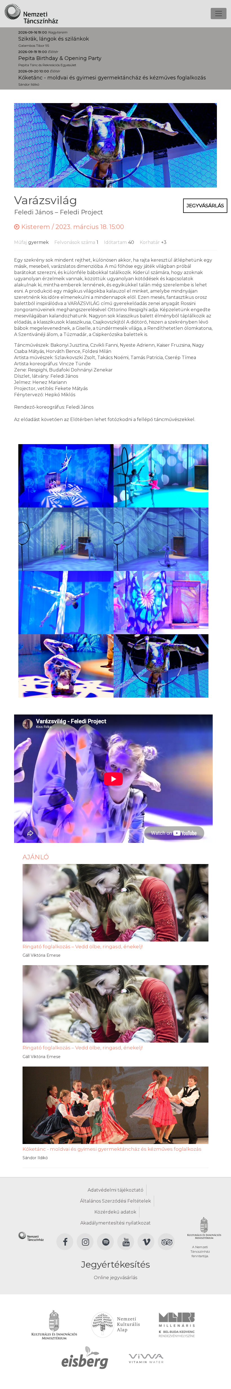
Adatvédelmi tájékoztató (115, 1190)
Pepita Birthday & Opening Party (59, 58)
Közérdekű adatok (115, 1212)
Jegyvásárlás (205, 205)
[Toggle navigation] (218, 13)
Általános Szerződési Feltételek (115, 1201)
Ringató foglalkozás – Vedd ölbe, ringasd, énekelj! (83, 946)
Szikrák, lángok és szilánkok (53, 39)
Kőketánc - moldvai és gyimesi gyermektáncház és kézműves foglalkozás (112, 78)
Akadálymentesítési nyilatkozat (115, 1223)
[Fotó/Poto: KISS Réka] (66, 475)
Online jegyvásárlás (115, 1277)
